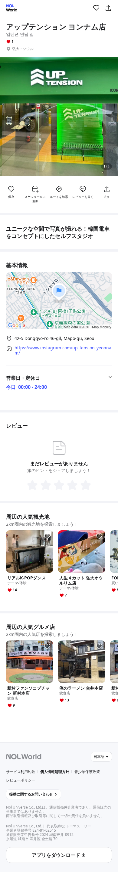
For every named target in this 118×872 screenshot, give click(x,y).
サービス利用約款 (20, 771)
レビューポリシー (20, 780)
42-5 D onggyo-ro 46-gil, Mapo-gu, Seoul (55, 338)
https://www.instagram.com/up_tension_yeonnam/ (63, 350)
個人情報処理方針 (54, 771)
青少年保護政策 (87, 771)
